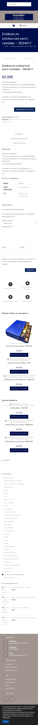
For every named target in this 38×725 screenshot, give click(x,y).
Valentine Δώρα (9, 477)
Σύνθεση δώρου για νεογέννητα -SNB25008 (19, 441)
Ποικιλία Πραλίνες (24, 187)
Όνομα (4, 247)
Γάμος (6, 496)
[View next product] (34, 58)
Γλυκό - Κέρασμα (9, 502)
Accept (5, 721)
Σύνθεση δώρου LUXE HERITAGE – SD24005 (19, 380)
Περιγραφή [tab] (19, 134)
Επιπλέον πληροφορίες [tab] (19, 138)
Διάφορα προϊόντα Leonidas (12, 515)
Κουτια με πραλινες (14, 343)
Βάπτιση (6, 493)
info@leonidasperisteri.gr (17, 655)
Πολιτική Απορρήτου (11, 670)
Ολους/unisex (23, 196)
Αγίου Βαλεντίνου (9, 487)
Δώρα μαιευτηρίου (23, 422)
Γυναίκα (25, 193)
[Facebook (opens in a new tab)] (18, 7)
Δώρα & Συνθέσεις (10, 682)
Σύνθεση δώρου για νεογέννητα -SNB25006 (19, 425)
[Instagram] (11, 466)
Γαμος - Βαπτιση (8, 499)
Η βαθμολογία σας (8, 220)
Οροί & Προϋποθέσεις (11, 667)
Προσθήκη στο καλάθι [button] (19, 355)
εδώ (8, 718)
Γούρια (6, 506)
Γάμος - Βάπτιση (9, 688)
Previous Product (10, 58)
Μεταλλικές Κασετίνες (10, 552)
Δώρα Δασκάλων (8, 527)
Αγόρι (5, 490)
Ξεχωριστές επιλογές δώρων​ (12, 565)
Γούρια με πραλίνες (9, 512)
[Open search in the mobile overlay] (19, 4)
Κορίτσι (6, 540)
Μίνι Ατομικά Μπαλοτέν (11, 556)
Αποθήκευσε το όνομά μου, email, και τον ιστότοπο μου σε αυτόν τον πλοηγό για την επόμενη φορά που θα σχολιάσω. (18, 261)
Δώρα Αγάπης (8, 524)
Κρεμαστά (7, 549)
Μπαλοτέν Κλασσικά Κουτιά (12, 559)
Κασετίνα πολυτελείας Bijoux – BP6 (19, 363)
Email (22, 247)
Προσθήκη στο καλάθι (24, 109)
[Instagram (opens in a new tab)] (20, 7)
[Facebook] (5, 466)
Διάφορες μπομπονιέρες (10, 518)
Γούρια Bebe (8, 509)
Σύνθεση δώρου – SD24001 (19, 408)
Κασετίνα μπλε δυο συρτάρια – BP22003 (19, 346)
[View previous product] (3, 58)
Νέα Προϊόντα (8, 562)
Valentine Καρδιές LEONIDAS (13, 481)
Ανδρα (20, 193)
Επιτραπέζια (7, 534)
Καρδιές (6, 537)
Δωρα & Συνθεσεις (14, 119)
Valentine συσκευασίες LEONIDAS (14, 484)
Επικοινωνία (8, 664)
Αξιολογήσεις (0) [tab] (19, 143)
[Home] (2, 46)
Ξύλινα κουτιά (8, 568)
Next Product (29, 58)
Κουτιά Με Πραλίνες (10, 679)
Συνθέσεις (22, 119)
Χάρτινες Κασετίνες (23, 343)
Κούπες (7, 685)
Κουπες (6, 543)
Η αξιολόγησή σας (8, 226)
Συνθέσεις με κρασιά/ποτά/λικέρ (26, 377)
